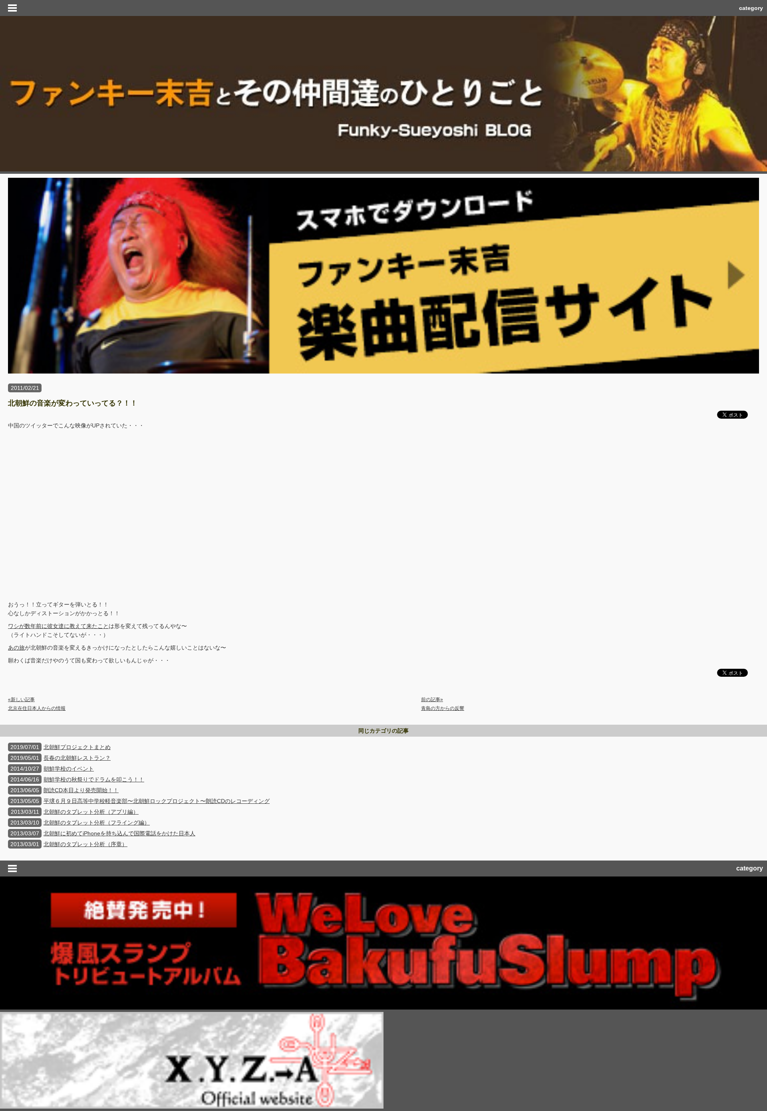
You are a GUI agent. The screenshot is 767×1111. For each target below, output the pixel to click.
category (751, 8)
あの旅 (16, 647)
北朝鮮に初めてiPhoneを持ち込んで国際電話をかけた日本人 (119, 833)
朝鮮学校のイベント (69, 768)
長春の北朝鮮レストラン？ (77, 758)
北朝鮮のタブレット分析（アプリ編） (91, 812)
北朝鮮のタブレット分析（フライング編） (97, 822)
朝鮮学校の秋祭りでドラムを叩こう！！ (94, 779)
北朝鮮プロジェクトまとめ (77, 747)
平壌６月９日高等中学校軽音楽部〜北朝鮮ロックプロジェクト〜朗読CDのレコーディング (157, 801)
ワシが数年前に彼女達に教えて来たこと (58, 626)
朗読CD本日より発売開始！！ (81, 790)
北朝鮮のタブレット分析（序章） (85, 844)
